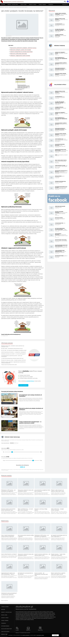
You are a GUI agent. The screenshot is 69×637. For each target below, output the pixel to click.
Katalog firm (65, 4)
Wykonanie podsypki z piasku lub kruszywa (20, 49)
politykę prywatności (26, 635)
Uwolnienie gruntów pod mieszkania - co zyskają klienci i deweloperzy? (13, 352)
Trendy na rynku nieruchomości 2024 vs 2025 (9, 364)
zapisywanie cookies (40, 635)
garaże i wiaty (11, 7)
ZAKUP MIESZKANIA (5, 631)
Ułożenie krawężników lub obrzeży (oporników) (21, 51)
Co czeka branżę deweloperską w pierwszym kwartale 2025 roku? (12, 358)
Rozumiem (55, 635)
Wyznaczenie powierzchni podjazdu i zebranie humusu (23, 47)
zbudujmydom (2, 7)
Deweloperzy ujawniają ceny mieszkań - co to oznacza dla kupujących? (13, 353)
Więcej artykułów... (4, 600)
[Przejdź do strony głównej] (1, 1)
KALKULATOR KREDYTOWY (6, 628)
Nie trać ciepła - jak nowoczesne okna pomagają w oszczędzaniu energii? (13, 350)
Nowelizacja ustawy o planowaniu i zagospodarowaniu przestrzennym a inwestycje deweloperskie (13, 362)
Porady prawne (42, 4)
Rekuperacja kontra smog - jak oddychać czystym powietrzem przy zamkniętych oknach (12, 346)
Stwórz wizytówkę (23, 385)
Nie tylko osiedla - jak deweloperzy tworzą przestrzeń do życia (12, 348)
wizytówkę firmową (30, 381)
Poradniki (51, 4)
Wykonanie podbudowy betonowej (18, 53)
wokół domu (6, 7)
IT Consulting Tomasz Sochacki (25, 632)
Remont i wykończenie (13, 4)
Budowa (3, 4)
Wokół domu (23, 4)
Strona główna (5, 606)
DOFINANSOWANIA (5, 626)
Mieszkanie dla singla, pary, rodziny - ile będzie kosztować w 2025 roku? (13, 360)
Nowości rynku (32, 4)
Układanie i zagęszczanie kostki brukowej (20, 55)
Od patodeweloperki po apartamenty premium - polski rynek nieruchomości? (11, 356)
